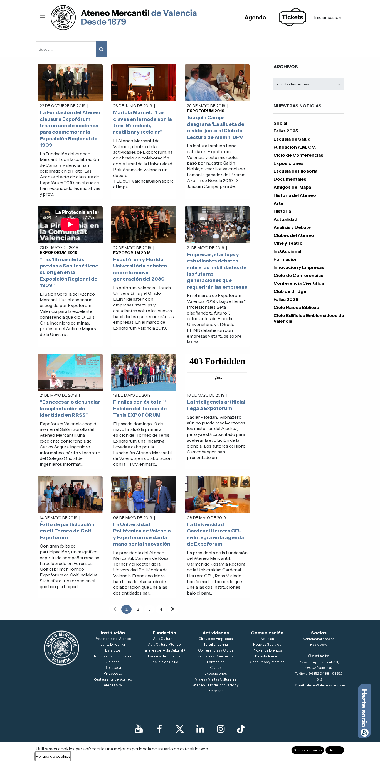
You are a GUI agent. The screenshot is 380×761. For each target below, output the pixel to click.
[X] (180, 729)
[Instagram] (221, 729)
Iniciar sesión (327, 17)
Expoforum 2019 (205, 110)
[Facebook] (159, 729)
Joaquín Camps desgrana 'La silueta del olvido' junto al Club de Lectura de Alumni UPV (216, 127)
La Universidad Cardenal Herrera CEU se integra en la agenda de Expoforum (215, 534)
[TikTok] (241, 729)
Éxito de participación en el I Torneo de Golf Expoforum (67, 531)
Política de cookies (53, 756)
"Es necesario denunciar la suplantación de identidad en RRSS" (70, 408)
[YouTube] (139, 729)
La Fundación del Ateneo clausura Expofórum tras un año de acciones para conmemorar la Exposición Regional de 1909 (70, 128)
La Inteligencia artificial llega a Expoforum (216, 405)
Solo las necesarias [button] (308, 750)
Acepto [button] (335, 750)
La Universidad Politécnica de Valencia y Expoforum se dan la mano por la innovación (142, 534)
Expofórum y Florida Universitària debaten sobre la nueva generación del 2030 (140, 269)
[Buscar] (101, 49)
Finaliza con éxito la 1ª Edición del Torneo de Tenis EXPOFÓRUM (140, 408)
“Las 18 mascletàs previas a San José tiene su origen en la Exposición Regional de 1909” (69, 272)
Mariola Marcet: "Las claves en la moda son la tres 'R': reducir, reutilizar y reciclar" (142, 122)
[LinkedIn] (200, 729)
